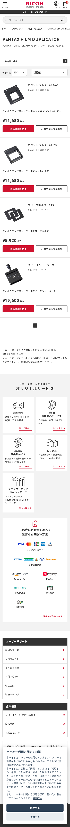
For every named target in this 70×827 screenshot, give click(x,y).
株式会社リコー (13, 734)
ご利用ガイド (12, 658)
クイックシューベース (41, 265)
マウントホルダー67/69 (42, 145)
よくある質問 (12, 668)
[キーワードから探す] (35, 20)
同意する (35, 808)
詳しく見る (24, 428)
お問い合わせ (12, 676)
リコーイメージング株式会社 (20, 716)
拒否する (35, 816)
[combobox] (49, 72)
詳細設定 (37, 798)
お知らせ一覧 (12, 650)
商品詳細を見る (18, 129)
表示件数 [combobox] (11, 73)
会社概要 (10, 725)
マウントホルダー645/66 (43, 85)
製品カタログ (12, 694)
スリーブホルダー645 (41, 205)
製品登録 (10, 685)
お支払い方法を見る (53, 616)
